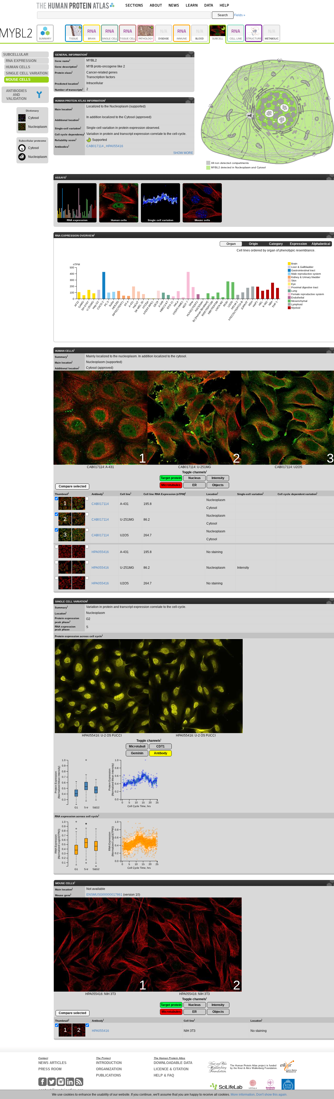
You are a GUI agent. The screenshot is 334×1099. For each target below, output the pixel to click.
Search (223, 15)
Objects (218, 485)
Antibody (160, 753)
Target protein (171, 478)
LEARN (192, 5)
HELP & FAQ (164, 1075)
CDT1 (160, 746)
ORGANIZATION (109, 1069)
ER (194, 485)
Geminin (137, 753)
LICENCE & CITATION (171, 1069)
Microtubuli (137, 746)
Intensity (218, 478)
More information (243, 1094)
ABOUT (156, 5)
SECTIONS (134, 5)
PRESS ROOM (50, 1069)
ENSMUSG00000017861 (104, 894)
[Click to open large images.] (102, 686)
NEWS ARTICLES (52, 1063)
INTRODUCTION (109, 1063)
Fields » (239, 15)
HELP (224, 5)
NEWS (174, 5)
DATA (208, 5)
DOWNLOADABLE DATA (173, 1063)
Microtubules (171, 485)
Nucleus (194, 478)
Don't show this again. (271, 1094)
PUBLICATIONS (108, 1075)
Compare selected (72, 486)
